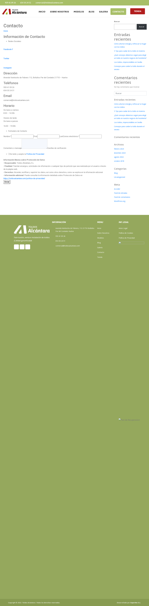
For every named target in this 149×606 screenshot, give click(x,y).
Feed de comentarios (122, 197)
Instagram (7, 68)
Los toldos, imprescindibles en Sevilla (128, 62)
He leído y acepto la (27, 154)
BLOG (91, 11)
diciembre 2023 (120, 153)
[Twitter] (133, 2)
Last (61, 136)
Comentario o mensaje (12, 148)
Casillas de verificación (56, 148)
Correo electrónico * (71, 136)
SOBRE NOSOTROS (59, 11)
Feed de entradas (120, 193)
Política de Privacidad (35, 154)
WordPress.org (119, 201)
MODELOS (79, 11)
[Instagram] (137, 2)
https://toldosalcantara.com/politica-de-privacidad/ (24, 178)
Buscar (117, 21)
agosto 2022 (119, 157)
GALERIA (103, 11)
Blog (116, 173)
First (35, 136)
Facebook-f (8, 49)
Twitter (6, 58)
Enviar (6, 182)
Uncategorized (119, 177)
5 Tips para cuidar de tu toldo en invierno (129, 51)
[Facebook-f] (129, 2)
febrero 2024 (119, 149)
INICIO (42, 11)
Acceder (117, 189)
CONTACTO (118, 11)
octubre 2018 (119, 161)
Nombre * (7, 136)
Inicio (5, 31)
